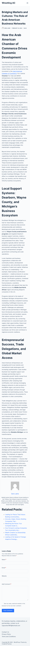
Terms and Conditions (9, 636)
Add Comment (6, 584)
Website (4, 576)
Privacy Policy (6, 634)
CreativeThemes (7, 644)
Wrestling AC (8, 3)
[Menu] (27, 3)
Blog (25, 28)
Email (4, 568)
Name (4, 559)
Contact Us (5, 632)
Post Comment (8, 610)
